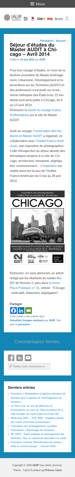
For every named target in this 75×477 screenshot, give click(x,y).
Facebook (11, 358)
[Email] (28, 310)
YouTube (28, 358)
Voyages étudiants (33, 320)
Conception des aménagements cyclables (34, 426)
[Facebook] (13, 310)
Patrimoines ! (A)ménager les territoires (32, 430)
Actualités (16, 320)
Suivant (62, 40)
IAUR (42, 59)
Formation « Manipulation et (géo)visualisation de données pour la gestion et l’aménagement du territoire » (38, 397)
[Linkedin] (21, 310)
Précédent (45, 40)
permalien (24, 324)
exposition (50, 166)
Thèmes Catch (53, 470)
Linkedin (19, 358)
